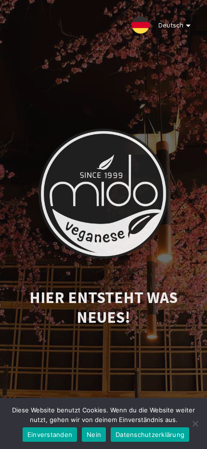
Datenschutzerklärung (150, 434)
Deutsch (170, 25)
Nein (94, 434)
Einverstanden (49, 434)
